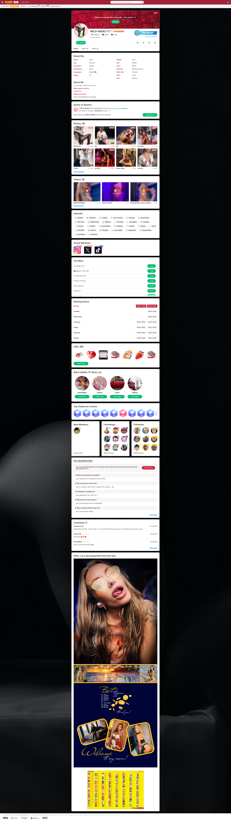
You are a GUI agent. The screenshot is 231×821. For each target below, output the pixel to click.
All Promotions (33, 6)
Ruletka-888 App (55, 6)
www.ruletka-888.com (22, 814)
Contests (43, 6)
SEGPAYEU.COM (44, 814)
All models (5, 6)
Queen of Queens (114, 108)
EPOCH (36, 814)
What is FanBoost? (151, 36)
